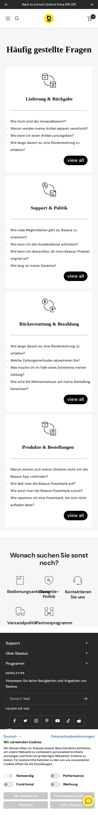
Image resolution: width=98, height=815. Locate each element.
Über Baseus (17, 653)
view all (75, 160)
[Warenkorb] (89, 18)
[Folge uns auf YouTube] (57, 720)
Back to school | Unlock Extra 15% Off (49, 4)
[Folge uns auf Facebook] (14, 720)
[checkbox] (8, 776)
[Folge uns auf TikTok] (68, 720)
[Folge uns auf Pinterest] (46, 720)
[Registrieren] (85, 698)
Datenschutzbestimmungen (72, 736)
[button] (13, 736)
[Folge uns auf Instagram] (36, 720)
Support (13, 643)
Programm (15, 663)
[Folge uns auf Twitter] (25, 720)
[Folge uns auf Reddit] (79, 720)
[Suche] (17, 18)
